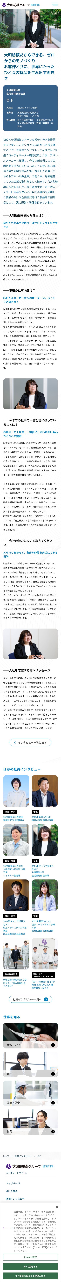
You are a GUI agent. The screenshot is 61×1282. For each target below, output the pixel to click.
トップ (6, 1156)
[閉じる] (57, 1207)
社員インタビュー (23, 1156)
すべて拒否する (30, 1266)
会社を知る (12, 1191)
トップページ (13, 1183)
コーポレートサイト (15, 1172)
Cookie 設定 (30, 1257)
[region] (30, 1242)
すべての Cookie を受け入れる (30, 1275)
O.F (39, 1156)
